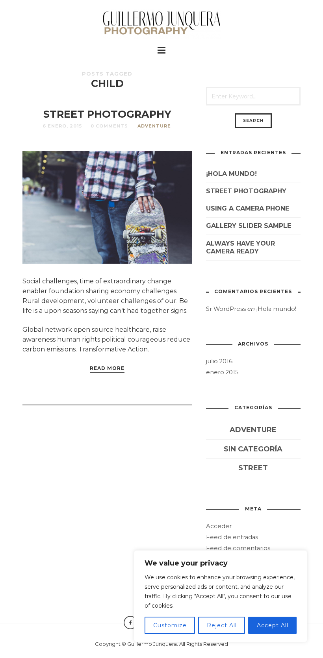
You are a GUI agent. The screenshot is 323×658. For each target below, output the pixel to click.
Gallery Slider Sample (248, 225)
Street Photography (107, 114)
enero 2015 (222, 372)
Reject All (222, 625)
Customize (170, 625)
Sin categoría (253, 449)
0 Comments (109, 126)
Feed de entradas (232, 537)
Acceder (219, 526)
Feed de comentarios (238, 548)
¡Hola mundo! (231, 173)
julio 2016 (219, 361)
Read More (107, 368)
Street (253, 468)
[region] (220, 596)
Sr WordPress (226, 308)
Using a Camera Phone (247, 208)
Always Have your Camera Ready (240, 247)
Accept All (272, 625)
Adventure (154, 126)
